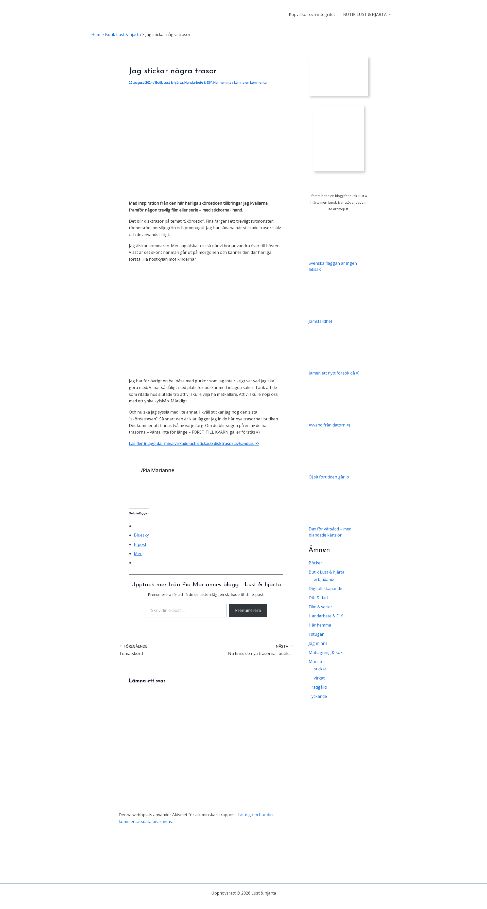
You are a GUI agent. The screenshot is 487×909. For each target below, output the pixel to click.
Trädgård (318, 687)
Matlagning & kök (326, 652)
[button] (389, 14)
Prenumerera (248, 610)
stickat (320, 669)
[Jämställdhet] (338, 295)
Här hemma (222, 82)
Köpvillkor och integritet (312, 14)
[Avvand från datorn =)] (338, 399)
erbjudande (325, 579)
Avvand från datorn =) (329, 425)
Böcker (315, 563)
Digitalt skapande (325, 588)
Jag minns (318, 643)
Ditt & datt (318, 597)
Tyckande (318, 696)
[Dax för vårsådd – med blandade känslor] (338, 503)
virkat (319, 678)
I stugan (316, 634)
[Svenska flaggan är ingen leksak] (338, 237)
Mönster (317, 661)
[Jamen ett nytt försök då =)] (338, 347)
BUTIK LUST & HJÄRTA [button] (365, 14)
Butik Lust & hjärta (169, 82)
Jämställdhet (320, 321)
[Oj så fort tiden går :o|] (338, 451)
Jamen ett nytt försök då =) (334, 373)
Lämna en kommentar (251, 82)
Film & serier (320, 607)
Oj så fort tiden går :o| (330, 477)
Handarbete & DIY (198, 82)
